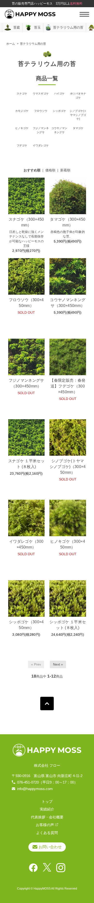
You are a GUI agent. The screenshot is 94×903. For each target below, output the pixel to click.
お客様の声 (45, 825)
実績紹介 (47, 809)
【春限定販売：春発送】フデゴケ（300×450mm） (67, 386)
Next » (58, 664)
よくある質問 (47, 833)
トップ (47, 801)
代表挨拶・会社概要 (47, 817)
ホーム (10, 43)
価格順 (50, 170)
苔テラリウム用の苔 (33, 43)
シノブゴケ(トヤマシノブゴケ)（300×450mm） (68, 466)
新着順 (65, 170)
